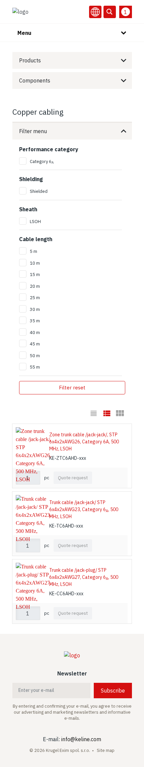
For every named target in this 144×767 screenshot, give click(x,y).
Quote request (73, 478)
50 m (35, 356)
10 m (35, 263)
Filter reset (72, 387)
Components (34, 80)
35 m (35, 321)
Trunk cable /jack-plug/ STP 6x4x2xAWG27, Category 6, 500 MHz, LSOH (83, 577)
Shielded (39, 191)
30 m (35, 309)
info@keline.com (81, 739)
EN (95, 12)
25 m (35, 297)
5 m (33, 251)
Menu (24, 33)
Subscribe (113, 690)
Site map (106, 750)
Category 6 (42, 162)
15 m (35, 274)
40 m (35, 332)
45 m (35, 344)
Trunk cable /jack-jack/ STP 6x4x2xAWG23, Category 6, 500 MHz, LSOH (83, 509)
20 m (35, 286)
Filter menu (33, 131)
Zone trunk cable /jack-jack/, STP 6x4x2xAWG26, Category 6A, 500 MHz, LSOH (84, 442)
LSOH (35, 221)
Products (30, 60)
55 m (35, 367)
